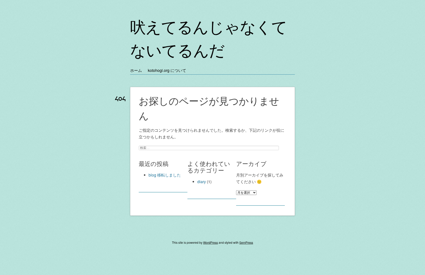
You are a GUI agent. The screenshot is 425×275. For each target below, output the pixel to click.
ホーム (136, 70)
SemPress (246, 242)
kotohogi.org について (167, 70)
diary (201, 181)
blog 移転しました (165, 175)
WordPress (210, 242)
